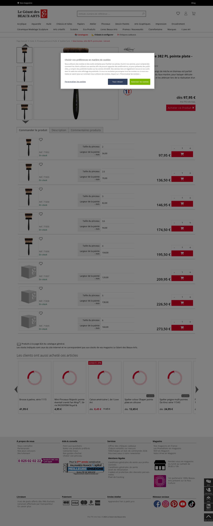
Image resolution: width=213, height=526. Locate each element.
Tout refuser (117, 82)
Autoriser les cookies (140, 82)
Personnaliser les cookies (75, 81)
